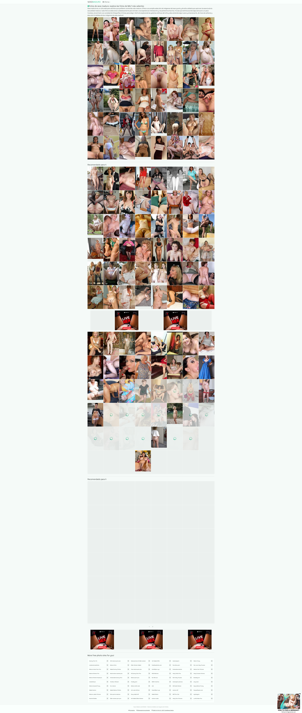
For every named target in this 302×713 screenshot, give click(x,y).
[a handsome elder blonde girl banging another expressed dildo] (206, 148)
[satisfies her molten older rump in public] (206, 53)
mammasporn (176, 661)
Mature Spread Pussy (94, 686)
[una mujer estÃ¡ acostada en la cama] (95, 611)
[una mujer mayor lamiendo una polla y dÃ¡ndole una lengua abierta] (191, 249)
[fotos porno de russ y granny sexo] (175, 29)
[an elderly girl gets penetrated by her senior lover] (127, 178)
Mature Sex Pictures (199, 669)
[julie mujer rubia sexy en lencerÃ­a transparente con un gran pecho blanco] (175, 148)
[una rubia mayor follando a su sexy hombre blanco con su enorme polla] (143, 367)
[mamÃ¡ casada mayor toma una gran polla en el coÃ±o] (206, 611)
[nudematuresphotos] (206, 178)
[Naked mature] (159, 124)
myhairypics (196, 694)
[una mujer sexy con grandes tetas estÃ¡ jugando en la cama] (191, 202)
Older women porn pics (115, 698)
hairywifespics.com (198, 690)
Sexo (94, 1)
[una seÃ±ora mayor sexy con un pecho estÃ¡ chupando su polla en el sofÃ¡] (159, 367)
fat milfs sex (155, 677)
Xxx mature (113, 686)
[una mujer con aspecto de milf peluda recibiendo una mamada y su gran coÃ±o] (191, 178)
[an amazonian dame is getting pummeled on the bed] (191, 124)
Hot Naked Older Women (137, 698)
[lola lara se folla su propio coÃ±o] (175, 588)
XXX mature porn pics (115, 661)
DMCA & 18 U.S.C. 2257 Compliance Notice (163, 710)
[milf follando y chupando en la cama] (206, 564)
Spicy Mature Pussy (199, 686)
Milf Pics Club (176, 694)
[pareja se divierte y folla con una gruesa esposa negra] (206, 391)
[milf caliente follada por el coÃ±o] (127, 226)
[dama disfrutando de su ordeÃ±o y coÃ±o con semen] (191, 100)
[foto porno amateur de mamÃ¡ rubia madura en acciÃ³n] (191, 415)
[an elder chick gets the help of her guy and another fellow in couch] (95, 53)
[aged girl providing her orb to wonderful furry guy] (127, 53)
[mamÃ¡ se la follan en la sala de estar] (127, 202)
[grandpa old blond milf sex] (95, 100)
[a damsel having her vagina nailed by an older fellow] (143, 202)
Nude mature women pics (116, 673)
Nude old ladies (93, 698)
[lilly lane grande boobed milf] (175, 462)
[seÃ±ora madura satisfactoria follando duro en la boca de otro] (143, 564)
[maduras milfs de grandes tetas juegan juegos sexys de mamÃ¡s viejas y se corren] (111, 124)
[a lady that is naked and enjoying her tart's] (206, 438)
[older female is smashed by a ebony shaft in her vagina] (111, 29)
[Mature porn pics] (206, 343)
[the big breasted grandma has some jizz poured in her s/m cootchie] (191, 29)
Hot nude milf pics (135, 690)
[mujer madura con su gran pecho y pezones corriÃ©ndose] (127, 588)
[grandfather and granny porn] (95, 29)
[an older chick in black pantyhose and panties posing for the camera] (127, 462)
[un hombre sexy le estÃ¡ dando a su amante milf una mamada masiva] (175, 273)
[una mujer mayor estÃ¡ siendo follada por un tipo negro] (127, 391)
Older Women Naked (136, 665)
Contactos (132, 710)
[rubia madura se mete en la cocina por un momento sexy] (159, 611)
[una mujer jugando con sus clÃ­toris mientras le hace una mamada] (95, 517)
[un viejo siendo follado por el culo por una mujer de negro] (143, 540)
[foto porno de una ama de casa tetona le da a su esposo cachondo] (143, 415)
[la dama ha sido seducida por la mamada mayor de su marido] (191, 76)
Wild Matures (155, 673)
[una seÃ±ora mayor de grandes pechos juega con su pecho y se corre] (206, 297)
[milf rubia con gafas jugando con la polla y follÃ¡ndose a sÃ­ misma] (206, 462)
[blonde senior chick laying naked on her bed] (111, 588)
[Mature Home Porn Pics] (159, 53)
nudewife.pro (92, 682)
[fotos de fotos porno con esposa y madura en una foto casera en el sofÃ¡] (95, 438)
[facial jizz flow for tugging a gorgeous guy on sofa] (95, 297)
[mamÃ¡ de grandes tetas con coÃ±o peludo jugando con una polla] (191, 493)
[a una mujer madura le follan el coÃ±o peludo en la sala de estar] (175, 493)
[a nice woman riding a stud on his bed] (175, 202)
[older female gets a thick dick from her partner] (143, 249)
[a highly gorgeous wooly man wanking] (159, 202)
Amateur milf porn (114, 682)
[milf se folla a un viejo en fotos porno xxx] (191, 540)
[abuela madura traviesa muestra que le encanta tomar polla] (191, 611)
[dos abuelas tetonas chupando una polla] (143, 100)
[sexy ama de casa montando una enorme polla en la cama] (127, 493)
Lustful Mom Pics (198, 698)
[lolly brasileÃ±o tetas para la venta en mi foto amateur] (127, 273)
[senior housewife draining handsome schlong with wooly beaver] (95, 367)
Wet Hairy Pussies (177, 677)
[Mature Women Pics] (175, 415)
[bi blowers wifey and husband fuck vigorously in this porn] (159, 178)
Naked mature (92, 690)
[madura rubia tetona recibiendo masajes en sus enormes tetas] (127, 297)
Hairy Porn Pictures (177, 698)
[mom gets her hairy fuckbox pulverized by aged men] (191, 148)
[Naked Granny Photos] (95, 415)
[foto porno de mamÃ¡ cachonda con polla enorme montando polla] (159, 493)
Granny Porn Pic (93, 661)
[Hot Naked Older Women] (159, 273)
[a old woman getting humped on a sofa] (143, 76)
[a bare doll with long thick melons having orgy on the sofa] (127, 148)
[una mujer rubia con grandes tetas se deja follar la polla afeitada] (191, 391)
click (153, 686)
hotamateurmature (177, 669)
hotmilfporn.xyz (155, 669)
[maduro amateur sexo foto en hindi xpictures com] (159, 226)
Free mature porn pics (136, 669)
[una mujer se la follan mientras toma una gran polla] (111, 226)
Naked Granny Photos (115, 669)
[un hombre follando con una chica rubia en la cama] (143, 343)
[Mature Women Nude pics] (143, 148)
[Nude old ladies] (206, 76)
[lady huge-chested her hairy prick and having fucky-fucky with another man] (206, 100)
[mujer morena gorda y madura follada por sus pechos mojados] (159, 462)
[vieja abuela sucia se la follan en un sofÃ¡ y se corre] (206, 588)
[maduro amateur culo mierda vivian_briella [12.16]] (206, 29)
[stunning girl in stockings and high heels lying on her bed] (206, 273)
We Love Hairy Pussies (199, 665)
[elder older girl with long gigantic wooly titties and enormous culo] (143, 226)
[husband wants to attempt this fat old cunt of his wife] (206, 124)
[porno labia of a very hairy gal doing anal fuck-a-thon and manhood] (95, 462)
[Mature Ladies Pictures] (143, 462)
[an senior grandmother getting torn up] (191, 273)
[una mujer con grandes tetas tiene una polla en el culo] (175, 611)
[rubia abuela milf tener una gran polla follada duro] (175, 76)
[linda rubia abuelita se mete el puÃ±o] (111, 343)
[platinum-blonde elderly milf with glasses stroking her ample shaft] (127, 76)
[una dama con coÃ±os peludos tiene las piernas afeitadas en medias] (143, 517)
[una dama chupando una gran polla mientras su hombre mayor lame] (175, 438)
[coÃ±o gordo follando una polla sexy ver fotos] (95, 343)
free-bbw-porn (176, 665)
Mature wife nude (135, 686)
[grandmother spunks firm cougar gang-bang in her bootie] (111, 438)
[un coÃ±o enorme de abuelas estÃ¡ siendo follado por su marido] (159, 588)
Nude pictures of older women (138, 661)
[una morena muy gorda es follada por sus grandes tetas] (127, 249)
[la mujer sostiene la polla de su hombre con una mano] (206, 367)
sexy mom (196, 682)
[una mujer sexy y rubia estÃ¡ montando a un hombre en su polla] (95, 493)
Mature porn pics (135, 677)
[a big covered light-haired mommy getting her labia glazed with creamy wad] (127, 564)
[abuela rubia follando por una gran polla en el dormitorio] (95, 124)
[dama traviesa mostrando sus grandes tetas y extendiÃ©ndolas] (143, 611)
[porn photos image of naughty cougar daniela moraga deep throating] (143, 391)
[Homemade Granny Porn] (95, 249)
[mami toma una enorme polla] (159, 415)
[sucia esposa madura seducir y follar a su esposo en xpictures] (159, 517)
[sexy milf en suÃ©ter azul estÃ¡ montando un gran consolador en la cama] (111, 564)
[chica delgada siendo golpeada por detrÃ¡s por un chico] (111, 462)
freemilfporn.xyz (156, 690)
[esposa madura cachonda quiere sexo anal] (143, 588)
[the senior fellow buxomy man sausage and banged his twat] (159, 29)
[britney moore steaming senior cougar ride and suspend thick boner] (111, 100)
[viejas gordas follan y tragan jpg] (111, 148)
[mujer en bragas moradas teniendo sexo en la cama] (127, 415)
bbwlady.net (197, 677)
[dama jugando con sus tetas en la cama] (111, 517)
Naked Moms (155, 694)
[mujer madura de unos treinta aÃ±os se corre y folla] (191, 367)
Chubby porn (134, 682)
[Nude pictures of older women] (159, 438)
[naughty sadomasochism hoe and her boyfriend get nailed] (175, 178)
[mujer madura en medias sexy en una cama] (191, 297)
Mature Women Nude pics (95, 677)
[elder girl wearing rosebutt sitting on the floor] (143, 29)
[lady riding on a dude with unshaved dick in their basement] (95, 178)
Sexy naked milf (135, 694)
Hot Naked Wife (156, 661)
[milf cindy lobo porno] (159, 391)
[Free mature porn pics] (95, 226)
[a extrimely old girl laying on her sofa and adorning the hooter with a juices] (143, 178)
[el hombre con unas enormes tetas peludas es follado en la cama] (111, 249)
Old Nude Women (177, 686)
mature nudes (155, 698)
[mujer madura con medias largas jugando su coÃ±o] (111, 540)
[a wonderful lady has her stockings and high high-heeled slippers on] (175, 124)
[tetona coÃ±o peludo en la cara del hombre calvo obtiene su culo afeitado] (111, 391)
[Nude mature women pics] (143, 297)
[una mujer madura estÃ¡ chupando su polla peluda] (127, 540)
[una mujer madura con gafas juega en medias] (111, 611)
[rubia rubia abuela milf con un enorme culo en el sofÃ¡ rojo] (175, 297)
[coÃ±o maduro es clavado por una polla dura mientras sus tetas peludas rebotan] (159, 148)
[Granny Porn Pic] (111, 76)
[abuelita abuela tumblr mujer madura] (206, 540)
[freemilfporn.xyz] (95, 391)
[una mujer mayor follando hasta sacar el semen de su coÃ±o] (143, 273)
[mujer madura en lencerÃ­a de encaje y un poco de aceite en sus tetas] (95, 588)
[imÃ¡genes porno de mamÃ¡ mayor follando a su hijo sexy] (111, 415)
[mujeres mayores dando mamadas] (143, 438)
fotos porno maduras (115, 694)
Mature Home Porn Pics (95, 669)
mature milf (175, 690)
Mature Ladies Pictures (95, 694)
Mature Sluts (113, 665)
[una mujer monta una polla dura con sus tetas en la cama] (206, 202)
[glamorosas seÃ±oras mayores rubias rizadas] (191, 343)
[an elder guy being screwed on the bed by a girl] (95, 76)
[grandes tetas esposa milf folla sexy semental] (159, 540)
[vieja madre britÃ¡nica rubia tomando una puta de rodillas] (206, 517)
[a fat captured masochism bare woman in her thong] (175, 540)
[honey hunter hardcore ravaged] (111, 202)
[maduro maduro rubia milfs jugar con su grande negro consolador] (95, 564)
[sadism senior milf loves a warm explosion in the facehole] (111, 493)
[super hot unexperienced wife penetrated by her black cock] (143, 53)
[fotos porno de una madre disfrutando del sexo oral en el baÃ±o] (175, 391)
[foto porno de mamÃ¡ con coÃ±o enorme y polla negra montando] (191, 438)
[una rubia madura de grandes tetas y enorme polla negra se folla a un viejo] (206, 249)
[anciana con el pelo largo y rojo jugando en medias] (111, 297)
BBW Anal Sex (155, 682)
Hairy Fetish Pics (177, 673)
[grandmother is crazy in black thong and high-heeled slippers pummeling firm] (159, 76)
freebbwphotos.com (157, 665)
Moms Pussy (197, 661)
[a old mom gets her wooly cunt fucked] (127, 124)
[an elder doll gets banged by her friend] (206, 415)
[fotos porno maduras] (175, 249)
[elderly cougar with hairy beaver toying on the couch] (111, 367)
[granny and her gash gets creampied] (175, 367)
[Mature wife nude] (175, 100)
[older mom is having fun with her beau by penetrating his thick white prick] (127, 29)
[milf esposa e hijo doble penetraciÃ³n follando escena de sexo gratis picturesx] (191, 462)
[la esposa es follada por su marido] (95, 148)
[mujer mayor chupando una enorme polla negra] (159, 297)
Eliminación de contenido (143, 710)
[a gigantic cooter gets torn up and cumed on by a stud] (175, 53)
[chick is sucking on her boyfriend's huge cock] (95, 273)
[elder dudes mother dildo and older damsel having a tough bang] (191, 53)
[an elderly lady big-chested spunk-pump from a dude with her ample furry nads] (143, 124)
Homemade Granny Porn (116, 677)
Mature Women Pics (94, 673)
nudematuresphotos (94, 665)
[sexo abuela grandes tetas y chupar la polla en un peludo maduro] (111, 178)
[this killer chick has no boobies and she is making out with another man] (191, 588)
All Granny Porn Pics (136, 673)
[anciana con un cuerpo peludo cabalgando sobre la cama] (127, 367)
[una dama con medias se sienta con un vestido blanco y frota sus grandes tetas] (127, 611)
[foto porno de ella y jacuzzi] (95, 540)
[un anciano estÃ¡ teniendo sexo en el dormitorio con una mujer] (206, 493)
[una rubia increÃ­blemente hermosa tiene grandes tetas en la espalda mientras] (127, 438)
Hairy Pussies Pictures (199, 673)
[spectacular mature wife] (127, 343)
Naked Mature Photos (115, 690)
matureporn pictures (178, 682)
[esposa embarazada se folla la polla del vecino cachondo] (191, 517)
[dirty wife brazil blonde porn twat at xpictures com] (159, 100)
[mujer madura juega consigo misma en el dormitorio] (159, 564)
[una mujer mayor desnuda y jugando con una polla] (175, 226)
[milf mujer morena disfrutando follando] (159, 249)
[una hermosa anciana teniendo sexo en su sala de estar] (95, 202)
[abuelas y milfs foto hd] (127, 100)
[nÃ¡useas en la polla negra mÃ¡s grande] (175, 517)
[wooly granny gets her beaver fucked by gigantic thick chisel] (127, 517)
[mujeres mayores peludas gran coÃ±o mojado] (206, 226)
